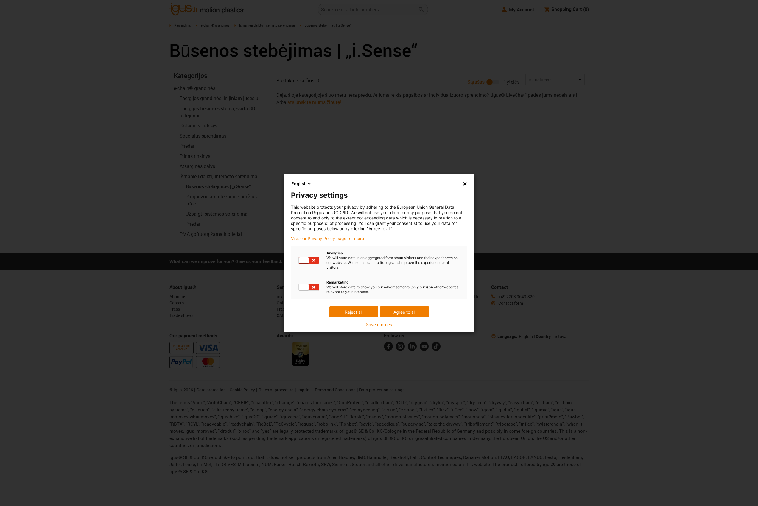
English (299, 183)
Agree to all (404, 312)
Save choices (379, 324)
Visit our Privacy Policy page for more (327, 238)
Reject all (353, 312)
